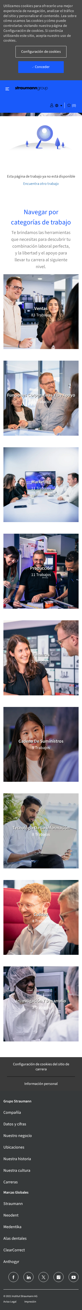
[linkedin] (28, 1277)
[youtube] (74, 1277)
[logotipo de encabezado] (31, 88)
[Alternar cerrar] (7, 89)
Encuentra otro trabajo (41, 183)
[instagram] (59, 1277)
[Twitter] (43, 1277)
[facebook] (13, 1277)
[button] (52, 105)
